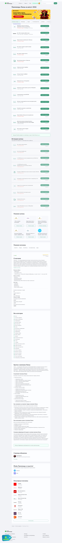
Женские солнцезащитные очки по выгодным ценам (26, 101)
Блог (30, 3)
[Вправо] (50, 22)
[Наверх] (59, 541)
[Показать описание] (48, 28)
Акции (25, 3)
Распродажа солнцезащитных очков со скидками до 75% (27, 178)
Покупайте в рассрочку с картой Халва (24, 108)
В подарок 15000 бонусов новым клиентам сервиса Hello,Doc (28, 171)
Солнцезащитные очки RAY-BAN (23, 94)
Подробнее (40, 0)
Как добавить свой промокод (29, 535)
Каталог (20, 3)
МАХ (17, 473)
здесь (39, 135)
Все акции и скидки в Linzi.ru (22, 53)
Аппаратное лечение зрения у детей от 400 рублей (26, 87)
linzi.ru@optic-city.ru (18, 272)
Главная (13, 526)
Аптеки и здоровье (18, 526)
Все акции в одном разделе (22, 144)
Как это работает (46, 535)
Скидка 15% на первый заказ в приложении (25, 185)
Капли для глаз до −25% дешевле (23, 80)
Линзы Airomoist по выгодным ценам (24, 192)
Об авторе (15, 459)
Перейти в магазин (17, 267)
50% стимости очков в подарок (22, 128)
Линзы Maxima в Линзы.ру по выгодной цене (25, 114)
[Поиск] (52, 3)
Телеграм (18, 470)
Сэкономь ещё (35, 3)
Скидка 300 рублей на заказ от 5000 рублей (25, 205)
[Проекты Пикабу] (13, 3)
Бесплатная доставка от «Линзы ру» (23, 60)
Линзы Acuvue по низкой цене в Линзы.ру (24, 39)
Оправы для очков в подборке (22, 67)
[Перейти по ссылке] (31, 14)
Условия (44, 533)
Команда (25, 533)
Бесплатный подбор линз (21, 151)
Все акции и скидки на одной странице (24, 46)
